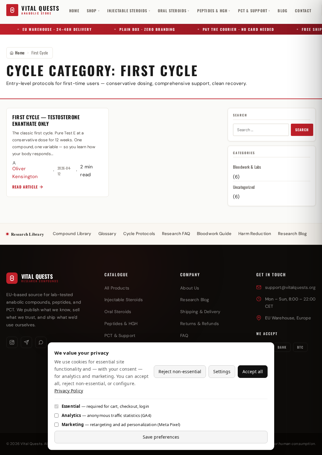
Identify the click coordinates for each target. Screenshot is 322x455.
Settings (221, 371)
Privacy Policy (68, 391)
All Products (116, 288)
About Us (189, 288)
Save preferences (161, 437)
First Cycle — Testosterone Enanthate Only (46, 120)
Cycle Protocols (139, 233)
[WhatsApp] (41, 342)
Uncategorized (244, 187)
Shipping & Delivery (200, 311)
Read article (25, 186)
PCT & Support (254, 10)
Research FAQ (176, 233)
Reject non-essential (179, 371)
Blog (282, 10)
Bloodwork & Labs (247, 167)
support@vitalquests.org (290, 287)
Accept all (252, 371)
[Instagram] (12, 342)
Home (74, 10)
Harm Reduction (254, 233)
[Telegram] (26, 342)
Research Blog (292, 233)
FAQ (184, 335)
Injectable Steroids (128, 10)
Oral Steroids (174, 10)
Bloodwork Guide (214, 233)
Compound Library (72, 233)
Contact (303, 10)
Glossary (107, 233)
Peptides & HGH (213, 10)
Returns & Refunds (199, 323)
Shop (93, 10)
